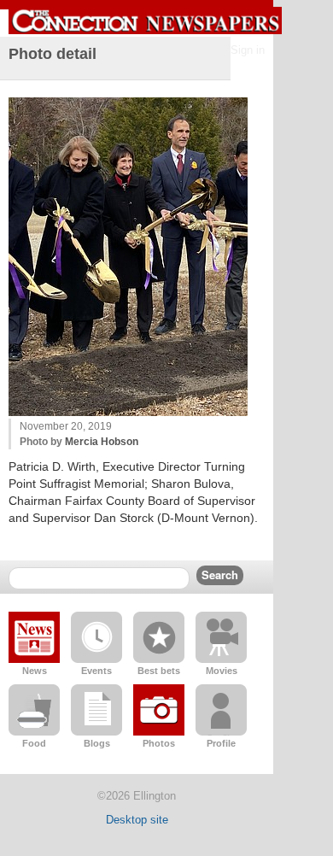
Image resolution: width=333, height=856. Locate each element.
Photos (159, 743)
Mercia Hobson (101, 442)
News (34, 670)
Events (96, 670)
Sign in (248, 50)
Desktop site (137, 819)
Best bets (158, 670)
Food (34, 743)
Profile (221, 743)
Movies (221, 670)
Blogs (97, 743)
